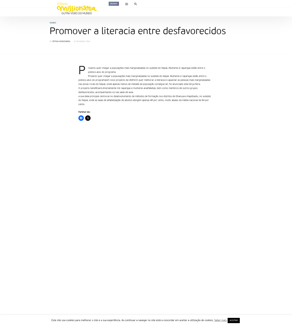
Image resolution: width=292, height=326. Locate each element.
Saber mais (220, 320)
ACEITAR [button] (234, 320)
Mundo (113, 4)
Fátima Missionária (61, 42)
